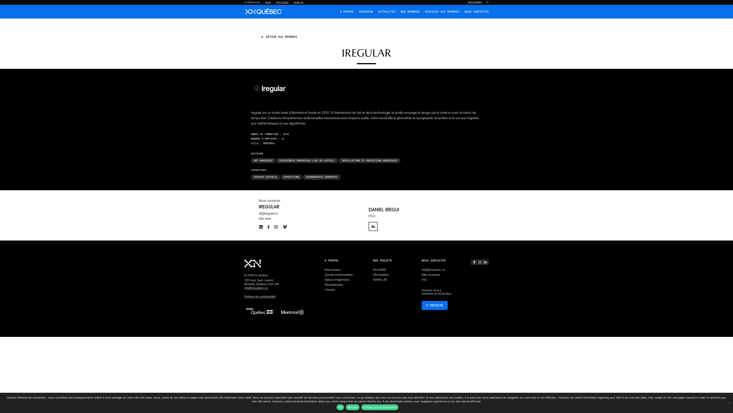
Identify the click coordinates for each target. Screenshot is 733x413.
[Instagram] (276, 227)
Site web (265, 218)
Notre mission (333, 270)
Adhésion (366, 12)
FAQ (424, 279)
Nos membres (410, 12)
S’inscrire (434, 305)
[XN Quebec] (263, 11)
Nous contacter (477, 12)
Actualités (386, 12)
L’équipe (330, 289)
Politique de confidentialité (260, 296)
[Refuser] (728, 403)
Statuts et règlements (337, 279)
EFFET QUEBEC (282, 2)
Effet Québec (381, 274)
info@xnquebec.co (256, 288)
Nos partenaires (334, 284)
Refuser (353, 407)
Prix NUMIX (379, 270)
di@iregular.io (268, 213)
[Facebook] (268, 228)
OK (340, 407)
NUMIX (268, 2)
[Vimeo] (285, 227)
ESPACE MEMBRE (475, 2)
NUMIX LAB (298, 2)
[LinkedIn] (261, 227)
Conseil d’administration (339, 274)
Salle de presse (431, 274)
